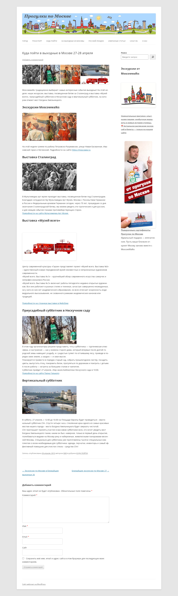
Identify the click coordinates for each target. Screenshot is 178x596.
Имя (25, 526)
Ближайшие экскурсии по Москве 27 (90, 470)
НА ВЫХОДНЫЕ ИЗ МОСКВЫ (72, 41)
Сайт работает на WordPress (34, 584)
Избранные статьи (116, 41)
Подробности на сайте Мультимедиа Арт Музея (45, 213)
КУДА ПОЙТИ (51, 41)
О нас (144, 41)
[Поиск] (153, 57)
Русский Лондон (96, 41)
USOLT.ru (134, 41)
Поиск (124, 53)
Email (25, 536)
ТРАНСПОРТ (37, 41)
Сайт (24, 547)
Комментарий (29, 495)
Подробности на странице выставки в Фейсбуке (45, 303)
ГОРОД (25, 41)
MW (65, 453)
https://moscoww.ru (81, 150)
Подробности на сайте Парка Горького (40, 373)
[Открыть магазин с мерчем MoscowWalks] (138, 172)
